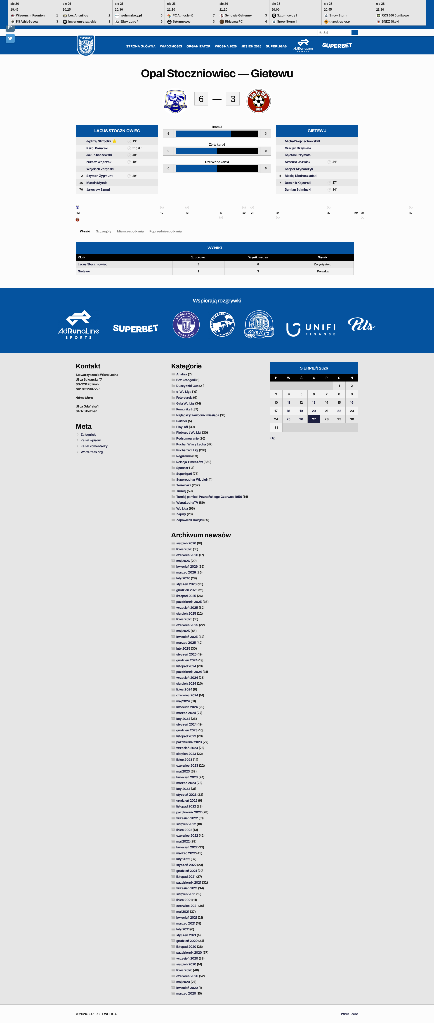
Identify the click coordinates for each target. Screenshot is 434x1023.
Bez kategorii (186, 380)
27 (314, 419)
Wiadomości (171, 46)
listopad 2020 (186, 946)
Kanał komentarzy (94, 446)
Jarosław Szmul (98, 189)
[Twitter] (10, 38)
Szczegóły (103, 231)
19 (301, 411)
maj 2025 (183, 631)
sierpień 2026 (186, 543)
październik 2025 (189, 602)
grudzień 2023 (187, 730)
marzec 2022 (186, 853)
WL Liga (182, 508)
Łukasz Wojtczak (98, 162)
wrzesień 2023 (187, 748)
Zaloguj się (88, 434)
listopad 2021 (186, 876)
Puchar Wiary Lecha (191, 444)
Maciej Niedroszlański (301, 176)
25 (288, 419)
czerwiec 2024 (187, 695)
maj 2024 (183, 701)
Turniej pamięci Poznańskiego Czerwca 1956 (209, 497)
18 (288, 411)
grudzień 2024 (187, 660)
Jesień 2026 (251, 46)
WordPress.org (91, 452)
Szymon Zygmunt (99, 176)
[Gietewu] (77, 221)
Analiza (181, 374)
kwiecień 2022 (187, 847)
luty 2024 (183, 719)
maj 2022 (183, 841)
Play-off (182, 427)
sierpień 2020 (186, 964)
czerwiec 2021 (187, 906)
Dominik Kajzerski (298, 183)
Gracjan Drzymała (298, 148)
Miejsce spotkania (130, 231)
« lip (273, 438)
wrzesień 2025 (187, 607)
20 (314, 411)
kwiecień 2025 (187, 637)
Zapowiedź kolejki (189, 520)
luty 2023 (183, 789)
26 (301, 419)
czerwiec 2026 (187, 555)
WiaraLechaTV (187, 502)
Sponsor (182, 468)
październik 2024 (189, 672)
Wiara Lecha (349, 1014)
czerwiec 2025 (187, 625)
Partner (181, 421)
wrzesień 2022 (187, 818)
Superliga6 (184, 473)
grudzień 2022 (186, 800)
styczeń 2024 (186, 724)
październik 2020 (189, 952)
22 (339, 411)
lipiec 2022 (184, 830)
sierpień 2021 (186, 894)
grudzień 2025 (187, 590)
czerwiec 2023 (187, 765)
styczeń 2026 (186, 584)
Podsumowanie (187, 438)
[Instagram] (10, 27)
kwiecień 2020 (187, 988)
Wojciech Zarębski (99, 169)
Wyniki (85, 231)
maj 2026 (183, 561)
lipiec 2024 (184, 689)
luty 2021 (183, 929)
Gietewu (84, 271)
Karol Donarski (97, 148)
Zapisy (181, 514)
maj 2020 (183, 982)
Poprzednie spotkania (165, 231)
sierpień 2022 (186, 824)
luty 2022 (183, 859)
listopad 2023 (186, 736)
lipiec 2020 (184, 970)
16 (352, 402)
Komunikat (184, 409)
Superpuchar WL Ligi (191, 479)
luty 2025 (183, 648)
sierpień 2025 (186, 613)
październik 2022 (189, 812)
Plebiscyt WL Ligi (188, 432)
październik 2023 (189, 742)
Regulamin (184, 456)
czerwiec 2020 (187, 976)
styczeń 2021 (186, 935)
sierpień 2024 (186, 683)
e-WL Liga (183, 391)
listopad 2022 (186, 806)
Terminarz (183, 485)
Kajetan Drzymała (298, 155)
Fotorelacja (184, 397)
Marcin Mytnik (96, 183)
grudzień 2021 (186, 871)
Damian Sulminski (298, 189)
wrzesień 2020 (187, 958)
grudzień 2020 (187, 941)
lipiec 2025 (184, 619)
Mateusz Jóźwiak (297, 162)
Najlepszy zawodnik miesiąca (197, 415)
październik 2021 (188, 882)
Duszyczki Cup (187, 386)
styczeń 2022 (186, 865)
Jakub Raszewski (99, 155)
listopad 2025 (186, 596)
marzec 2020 (186, 993)
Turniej (181, 491)
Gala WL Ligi (185, 403)
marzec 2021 (185, 923)
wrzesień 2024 (187, 677)
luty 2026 (183, 578)
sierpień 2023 (186, 754)
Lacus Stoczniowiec (92, 264)
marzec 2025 (186, 642)
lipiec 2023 (184, 759)
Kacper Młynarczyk (299, 169)
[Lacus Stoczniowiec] (77, 208)
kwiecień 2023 (187, 777)
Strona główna (141, 46)
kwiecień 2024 (187, 707)
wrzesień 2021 (186, 888)
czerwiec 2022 (187, 835)
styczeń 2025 (186, 654)
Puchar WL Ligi (187, 450)
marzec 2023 (186, 783)
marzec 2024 (186, 713)
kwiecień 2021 (186, 917)
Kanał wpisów (91, 440)
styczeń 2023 (186, 794)
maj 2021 (182, 911)
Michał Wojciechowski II (302, 141)
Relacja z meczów (189, 462)
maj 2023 (183, 771)
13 (314, 402)
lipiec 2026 (184, 549)
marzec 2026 (186, 572)
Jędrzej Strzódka (98, 141)
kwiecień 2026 (187, 566)
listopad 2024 (186, 666)
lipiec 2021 (184, 900)
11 (288, 402)
